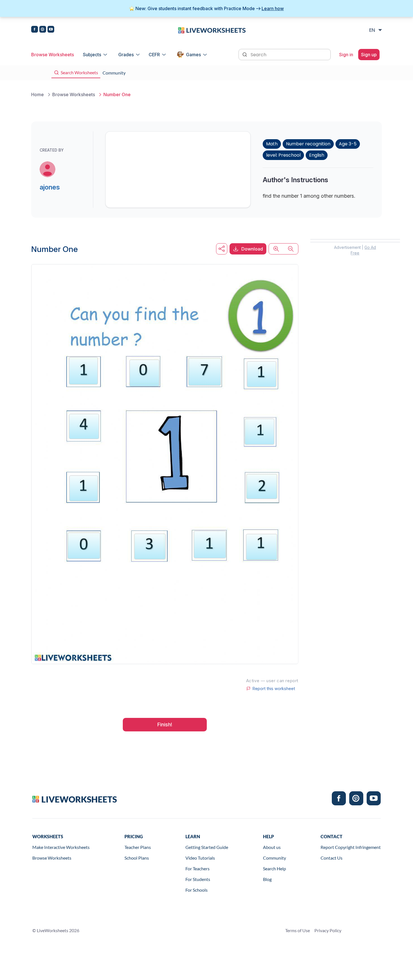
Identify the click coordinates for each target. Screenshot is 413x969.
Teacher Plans (137, 847)
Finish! (164, 724)
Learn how (273, 8)
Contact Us (331, 857)
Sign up (369, 54)
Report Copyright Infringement (351, 847)
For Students (197, 879)
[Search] (245, 54)
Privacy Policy (327, 930)
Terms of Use (297, 930)
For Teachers (197, 868)
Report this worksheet (273, 688)
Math (272, 144)
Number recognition (308, 144)
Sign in (346, 54)
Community (274, 857)
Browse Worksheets (52, 54)
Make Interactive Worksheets (61, 847)
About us (272, 847)
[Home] (212, 30)
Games (193, 54)
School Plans (136, 857)
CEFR (154, 54)
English (316, 155)
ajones (50, 187)
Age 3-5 (348, 144)
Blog (267, 879)
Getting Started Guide (206, 847)
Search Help (274, 868)
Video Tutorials (200, 857)
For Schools (196, 890)
